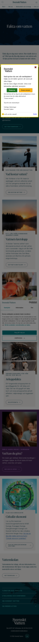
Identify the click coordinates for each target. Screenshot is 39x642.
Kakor (35, 114)
